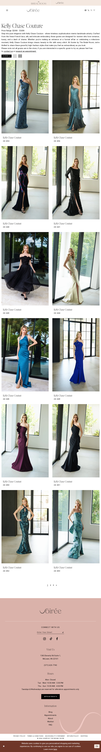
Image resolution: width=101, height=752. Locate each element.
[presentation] (25, 96)
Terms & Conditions (35, 736)
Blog (50, 712)
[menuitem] (7, 10)
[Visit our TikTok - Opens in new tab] (51, 638)
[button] (7, 10)
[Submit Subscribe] (63, 632)
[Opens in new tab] (38, 2)
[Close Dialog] (3, 746)
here (55, 749)
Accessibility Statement (55, 736)
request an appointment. (26, 51)
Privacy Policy (19, 736)
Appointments (50, 715)
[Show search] (91, 10)
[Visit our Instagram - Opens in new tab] (44, 638)
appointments (50, 696)
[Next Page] (56, 585)
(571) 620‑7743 (50, 665)
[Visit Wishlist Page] (94, 10)
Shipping (84, 736)
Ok (97, 746)
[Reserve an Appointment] (85, 10)
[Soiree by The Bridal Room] (60, 3)
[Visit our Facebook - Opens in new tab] (57, 638)
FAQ (50, 725)
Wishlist (50, 722)
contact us (8, 51)
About (50, 718)
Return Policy (73, 736)
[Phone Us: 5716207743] (88, 10)
